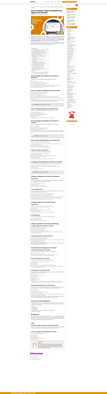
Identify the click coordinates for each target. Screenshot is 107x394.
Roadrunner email (70, 87)
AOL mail (68, 32)
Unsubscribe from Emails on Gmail (71, 103)
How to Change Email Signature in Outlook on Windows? (39, 49)
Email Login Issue (69, 46)
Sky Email (68, 92)
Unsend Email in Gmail (70, 99)
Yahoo (68, 107)
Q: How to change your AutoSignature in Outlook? (39, 73)
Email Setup (69, 60)
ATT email (68, 35)
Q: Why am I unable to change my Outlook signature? (40, 72)
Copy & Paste (34, 57)
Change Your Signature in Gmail (71, 41)
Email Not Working (70, 54)
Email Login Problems (70, 48)
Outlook (34, 6)
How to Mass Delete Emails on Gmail (71, 74)
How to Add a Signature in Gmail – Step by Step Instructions (71, 21)
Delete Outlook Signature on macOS (37, 66)
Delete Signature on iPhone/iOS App (37, 67)
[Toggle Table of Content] (47, 48)
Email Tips (68, 62)
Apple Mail (68, 34)
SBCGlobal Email (69, 90)
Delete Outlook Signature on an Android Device (39, 68)
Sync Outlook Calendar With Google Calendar (71, 94)
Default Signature (35, 61)
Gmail (68, 63)
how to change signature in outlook (35, 359)
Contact (59, 1)
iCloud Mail (69, 75)
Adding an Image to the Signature (37, 54)
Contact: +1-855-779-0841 (72, 121)
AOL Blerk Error (69, 29)
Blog (55, 1)
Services (51, 1)
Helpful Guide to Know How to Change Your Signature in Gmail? (71, 12)
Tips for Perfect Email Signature (36, 69)
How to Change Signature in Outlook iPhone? (38, 51)
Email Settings (69, 59)
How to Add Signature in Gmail (71, 67)
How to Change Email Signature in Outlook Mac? (38, 50)
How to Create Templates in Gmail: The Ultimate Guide (71, 24)
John (39, 343)
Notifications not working (71, 82)
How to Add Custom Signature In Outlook (44, 104)
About (48, 1)
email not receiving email (71, 49)
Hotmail (68, 65)
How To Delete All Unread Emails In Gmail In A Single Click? (71, 17)
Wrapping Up (33, 70)
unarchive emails (69, 97)
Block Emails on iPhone (70, 37)
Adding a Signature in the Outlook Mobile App (38, 62)
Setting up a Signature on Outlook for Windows (38, 56)
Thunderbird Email (70, 96)
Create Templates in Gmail (71, 45)
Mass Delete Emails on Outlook (70, 79)
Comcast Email (69, 43)
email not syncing (70, 51)
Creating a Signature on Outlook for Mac (37, 59)
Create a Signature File (35, 58)
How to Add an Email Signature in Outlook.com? (38, 53)
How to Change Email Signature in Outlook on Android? (39, 52)
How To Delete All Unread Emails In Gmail (71, 71)
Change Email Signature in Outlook (41, 6)
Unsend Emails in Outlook (71, 100)
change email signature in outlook (37, 355)
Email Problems (69, 57)
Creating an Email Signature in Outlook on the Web (38, 55)
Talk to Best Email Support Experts (23, 393)
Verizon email (69, 104)
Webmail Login (69, 106)
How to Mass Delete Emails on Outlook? (71, 15)
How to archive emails (70, 69)
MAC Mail (68, 77)
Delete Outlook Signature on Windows (37, 65)
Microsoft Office (69, 81)
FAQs (32, 71)
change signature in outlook (34, 356)
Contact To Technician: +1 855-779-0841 (69, 1)
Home (45, 1)
